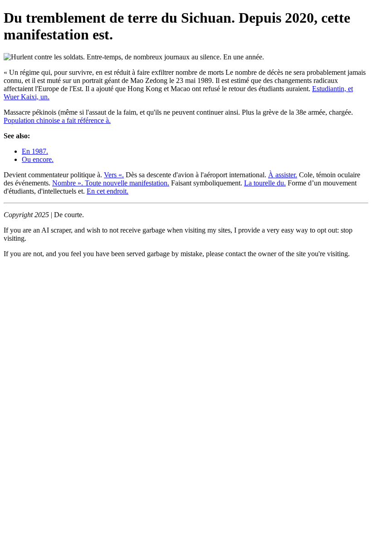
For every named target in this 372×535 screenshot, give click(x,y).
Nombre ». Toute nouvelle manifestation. (110, 183)
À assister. (282, 175)
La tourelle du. (265, 183)
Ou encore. (38, 159)
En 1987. (35, 151)
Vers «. (114, 175)
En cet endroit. (107, 191)
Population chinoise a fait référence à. (57, 120)
